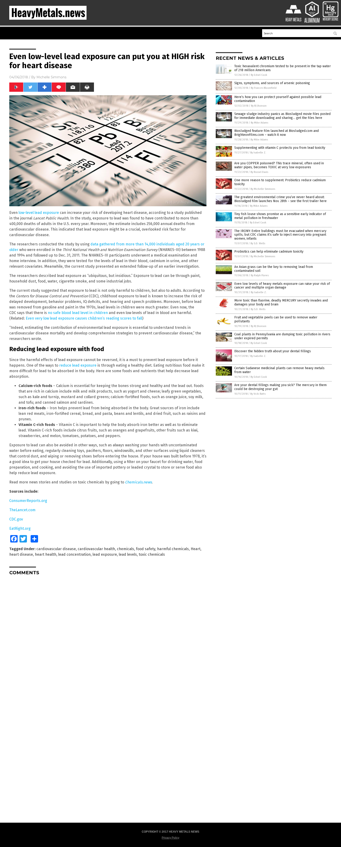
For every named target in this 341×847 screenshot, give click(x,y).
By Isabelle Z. (258, 152)
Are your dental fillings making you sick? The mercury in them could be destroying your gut (280, 387)
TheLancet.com (22, 510)
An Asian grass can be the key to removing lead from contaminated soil (273, 269)
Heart (195, 549)
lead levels (128, 554)
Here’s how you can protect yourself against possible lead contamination (277, 99)
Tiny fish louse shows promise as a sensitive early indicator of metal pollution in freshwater (280, 216)
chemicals (125, 549)
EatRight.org (20, 528)
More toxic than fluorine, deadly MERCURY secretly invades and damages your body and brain (281, 302)
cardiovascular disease (56, 549)
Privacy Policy (170, 837)
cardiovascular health (96, 549)
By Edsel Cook (259, 74)
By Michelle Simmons (263, 188)
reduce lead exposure (78, 365)
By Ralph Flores (260, 275)
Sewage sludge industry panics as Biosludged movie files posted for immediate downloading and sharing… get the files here (282, 116)
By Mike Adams (259, 122)
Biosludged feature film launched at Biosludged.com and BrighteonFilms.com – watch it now (276, 133)
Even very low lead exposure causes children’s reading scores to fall (84, 318)
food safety (145, 549)
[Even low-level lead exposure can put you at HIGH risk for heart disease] (48, 18)
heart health (45, 554)
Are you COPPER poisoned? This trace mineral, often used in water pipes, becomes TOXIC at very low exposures (279, 165)
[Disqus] (107, 637)
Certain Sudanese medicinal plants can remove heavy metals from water (279, 370)
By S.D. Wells (258, 243)
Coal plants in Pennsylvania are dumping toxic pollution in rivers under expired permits (282, 336)
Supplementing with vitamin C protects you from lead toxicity (279, 148)
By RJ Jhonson (259, 105)
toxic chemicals (152, 554)
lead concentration (74, 554)
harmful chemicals (173, 549)
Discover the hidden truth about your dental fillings (272, 351)
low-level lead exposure (39, 212)
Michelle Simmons (51, 77)
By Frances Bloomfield (264, 87)
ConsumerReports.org (28, 500)
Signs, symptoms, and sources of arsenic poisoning (272, 83)
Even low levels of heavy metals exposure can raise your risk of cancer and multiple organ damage (282, 286)
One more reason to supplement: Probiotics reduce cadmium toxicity (280, 182)
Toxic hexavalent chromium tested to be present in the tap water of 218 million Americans (282, 68)
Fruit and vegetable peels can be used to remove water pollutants (275, 319)
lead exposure (105, 554)
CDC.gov (16, 519)
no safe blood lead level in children (78, 313)
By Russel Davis (259, 172)
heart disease (21, 554)
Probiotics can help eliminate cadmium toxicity (268, 252)
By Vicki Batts (258, 393)
